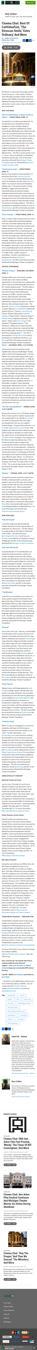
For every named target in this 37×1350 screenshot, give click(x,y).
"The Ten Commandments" (12, 407)
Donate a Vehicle (8, 1306)
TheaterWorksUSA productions (13, 933)
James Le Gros (14, 306)
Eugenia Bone (11, 752)
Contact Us (7, 1314)
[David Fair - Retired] (6, 1039)
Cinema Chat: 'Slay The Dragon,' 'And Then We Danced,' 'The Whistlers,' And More (16, 1258)
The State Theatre (13, 1007)
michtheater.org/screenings (15, 954)
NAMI (4, 506)
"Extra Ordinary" (8, 214)
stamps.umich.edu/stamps (15, 856)
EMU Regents (7, 1322)
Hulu (23, 388)
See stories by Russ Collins (21, 1097)
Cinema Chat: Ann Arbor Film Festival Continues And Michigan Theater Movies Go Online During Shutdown (17, 1200)
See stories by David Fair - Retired (23, 1073)
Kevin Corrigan (21, 321)
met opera (21, 1019)
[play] (3, 1348)
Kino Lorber (6, 677)
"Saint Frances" (7, 684)
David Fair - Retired (19, 1036)
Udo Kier (24, 653)
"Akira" (4, 345)
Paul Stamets (9, 750)
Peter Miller (6, 504)
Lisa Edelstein (21, 309)
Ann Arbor (11, 13)
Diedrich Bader (7, 318)
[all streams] (34, 1348)
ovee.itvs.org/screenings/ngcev (13, 511)
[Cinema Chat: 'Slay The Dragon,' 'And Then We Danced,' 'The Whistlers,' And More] (18, 1239)
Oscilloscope (26, 712)
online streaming (12, 1023)
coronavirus (23, 1015)
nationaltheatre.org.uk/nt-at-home (17, 811)
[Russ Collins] (6, 1084)
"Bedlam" (5, 473)
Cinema (10, 999)
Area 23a (20, 767)
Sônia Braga (30, 639)
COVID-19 (10, 1019)
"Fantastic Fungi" (8, 721)
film (18, 999)
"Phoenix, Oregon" (8, 271)
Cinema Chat (11, 995)
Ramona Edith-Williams (21, 698)
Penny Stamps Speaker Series (16, 1011)
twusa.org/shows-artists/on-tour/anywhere (19, 945)
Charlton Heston (18, 428)
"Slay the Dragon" (8, 520)
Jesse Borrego (26, 311)
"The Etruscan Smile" (10, 169)
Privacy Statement (9, 1310)
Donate (31, 2)
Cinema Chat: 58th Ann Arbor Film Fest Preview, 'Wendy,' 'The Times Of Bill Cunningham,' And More (17, 1143)
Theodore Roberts (8, 437)
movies (22, 995)
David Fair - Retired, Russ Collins (11, 1152)
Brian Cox (30, 181)
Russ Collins (10, 40)
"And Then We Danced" (10, 547)
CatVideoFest (11, 1015)
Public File (6, 1318)
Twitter (7, 977)
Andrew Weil (21, 752)
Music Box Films (9, 583)
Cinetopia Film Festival (19, 335)
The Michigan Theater (24, 1003)
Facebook (20, 974)
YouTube (30, 418)
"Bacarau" (5, 627)
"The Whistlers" (7, 592)
